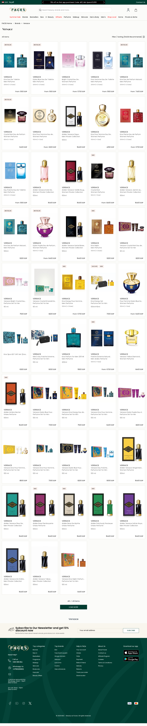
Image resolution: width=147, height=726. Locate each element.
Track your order (82, 672)
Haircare (36, 672)
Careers (101, 659)
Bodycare (36, 669)
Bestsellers (36, 656)
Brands (35, 650)
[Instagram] (23, 703)
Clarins (57, 666)
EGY (6, 2)
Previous (43, 2)
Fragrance (36, 659)
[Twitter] (30, 703)
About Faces (102, 650)
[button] (5, 2)
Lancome (58, 663)
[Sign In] (128, 10)
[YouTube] (17, 703)
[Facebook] (10, 703)
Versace (57, 659)
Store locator (80, 676)
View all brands (60, 669)
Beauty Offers (37, 676)
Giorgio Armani (60, 656)
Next (103, 2)
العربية (11, 2)
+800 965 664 (17, 662)
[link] (15, 17)
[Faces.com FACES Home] (18, 10)
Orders (78, 653)
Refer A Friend (81, 663)
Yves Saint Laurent (61, 653)
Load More (73, 607)
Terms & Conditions (105, 663)
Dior (56, 650)
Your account (81, 650)
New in (35, 653)
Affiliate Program (104, 656)
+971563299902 (18, 669)
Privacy (100, 666)
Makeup (35, 663)
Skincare (36, 666)
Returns (79, 669)
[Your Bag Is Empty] (135, 10)
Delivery (79, 666)
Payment (79, 659)
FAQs (78, 656)
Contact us (102, 653)
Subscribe (131, 630)
